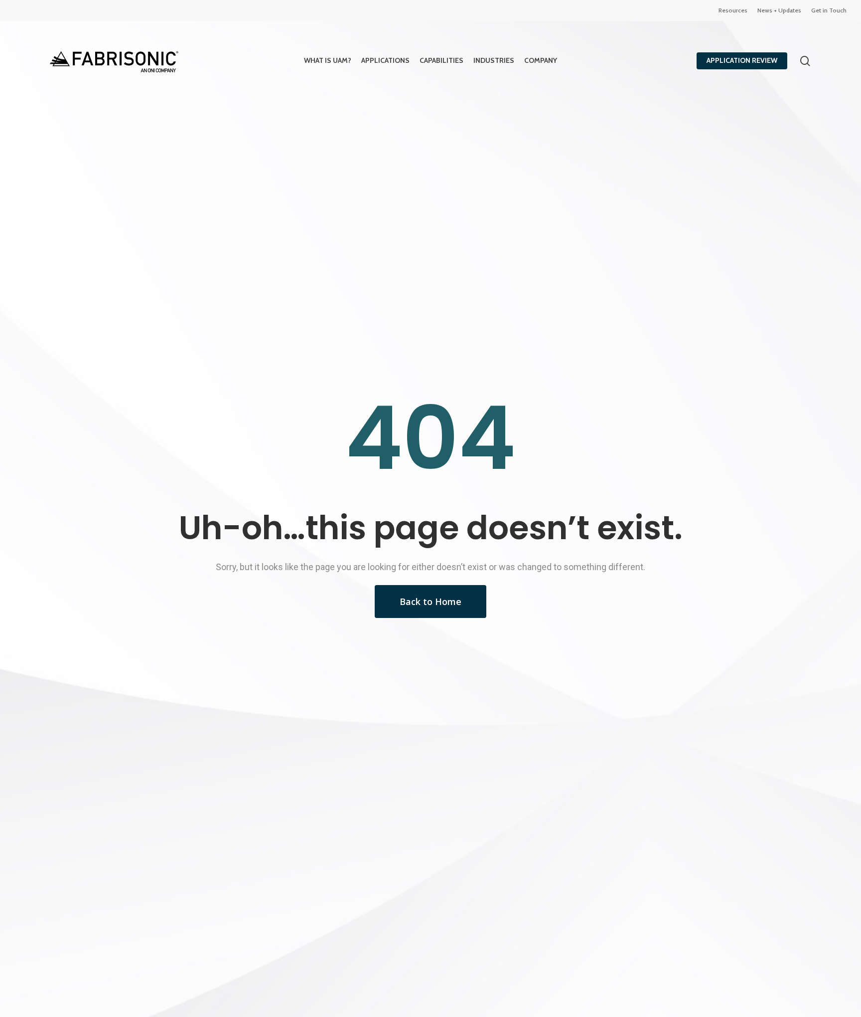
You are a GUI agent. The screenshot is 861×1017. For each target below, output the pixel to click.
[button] (430, 601)
